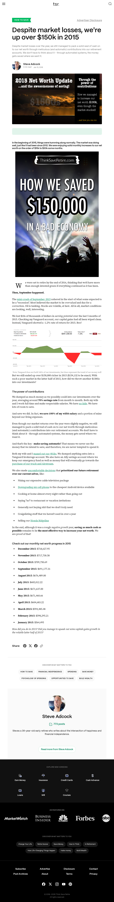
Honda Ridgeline (39, 520)
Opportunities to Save (62, 678)
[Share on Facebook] (36, 646)
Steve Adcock (31, 64)
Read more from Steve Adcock (57, 749)
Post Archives (20, 874)
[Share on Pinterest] (24, 646)
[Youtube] (63, 884)
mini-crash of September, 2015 (34, 299)
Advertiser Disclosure (89, 20)
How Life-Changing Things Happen (41, 850)
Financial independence (50, 672)
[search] (110, 4)
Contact (93, 869)
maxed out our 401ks (44, 453)
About (45, 874)
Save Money (88, 672)
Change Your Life (25, 844)
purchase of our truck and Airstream (32, 463)
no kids (83, 403)
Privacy (93, 874)
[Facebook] (43, 884)
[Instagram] (57, 884)
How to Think (74, 844)
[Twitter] (50, 884)
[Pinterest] (70, 884)
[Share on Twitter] (30, 646)
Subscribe (20, 869)
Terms (69, 874)
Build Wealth (85, 678)
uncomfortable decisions (41, 470)
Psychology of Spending (34, 678)
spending (72, 672)
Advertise (45, 869)
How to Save (21, 20)
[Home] (57, 4)
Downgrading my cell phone (33, 487)
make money (66, 850)
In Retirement (90, 844)
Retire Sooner (42, 844)
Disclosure (69, 869)
